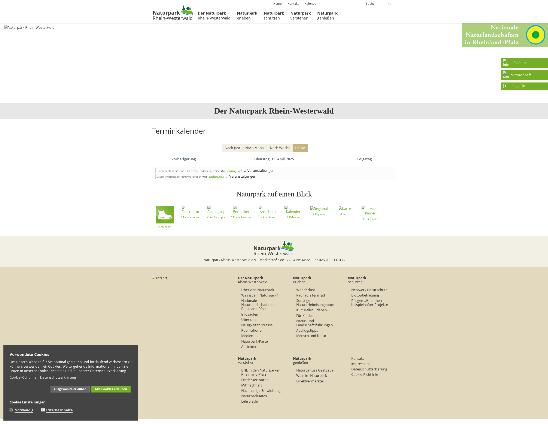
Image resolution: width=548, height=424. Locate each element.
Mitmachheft (251, 385)
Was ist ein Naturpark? (259, 295)
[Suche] (390, 148)
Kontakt (357, 358)
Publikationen (252, 330)
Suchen (371, 3)
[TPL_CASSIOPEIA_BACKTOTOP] (2, 421)
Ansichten (249, 346)
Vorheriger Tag (183, 159)
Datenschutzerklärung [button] (58, 377)
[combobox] (382, 3)
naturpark (234, 170)
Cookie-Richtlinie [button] (23, 377)
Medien (247, 335)
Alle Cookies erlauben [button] (111, 389)
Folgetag (364, 159)
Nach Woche (280, 147)
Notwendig (24, 410)
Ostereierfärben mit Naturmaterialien (178, 176)
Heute (300, 147)
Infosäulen (249, 314)
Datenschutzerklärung (369, 369)
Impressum (360, 363)
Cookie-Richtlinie (364, 374)
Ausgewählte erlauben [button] (70, 389)
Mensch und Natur (311, 335)
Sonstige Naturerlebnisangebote (315, 302)
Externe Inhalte (59, 410)
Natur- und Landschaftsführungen (314, 323)
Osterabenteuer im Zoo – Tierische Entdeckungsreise (188, 171)
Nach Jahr (232, 147)
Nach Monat (255, 147)
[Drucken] (393, 140)
